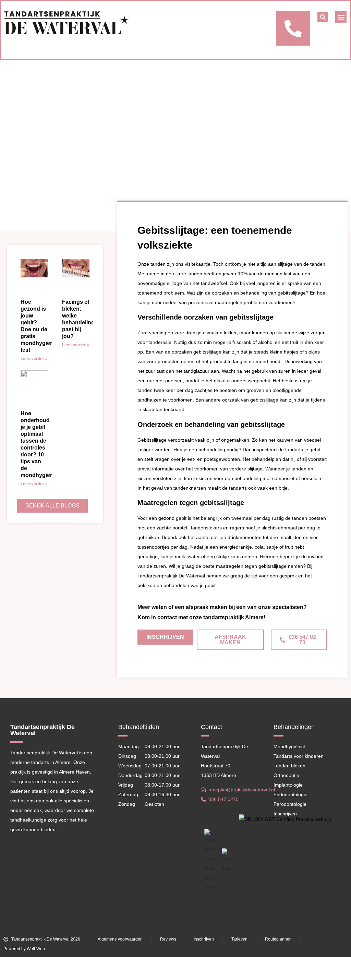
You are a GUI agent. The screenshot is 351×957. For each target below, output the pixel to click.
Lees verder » (34, 358)
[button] (322, 17)
